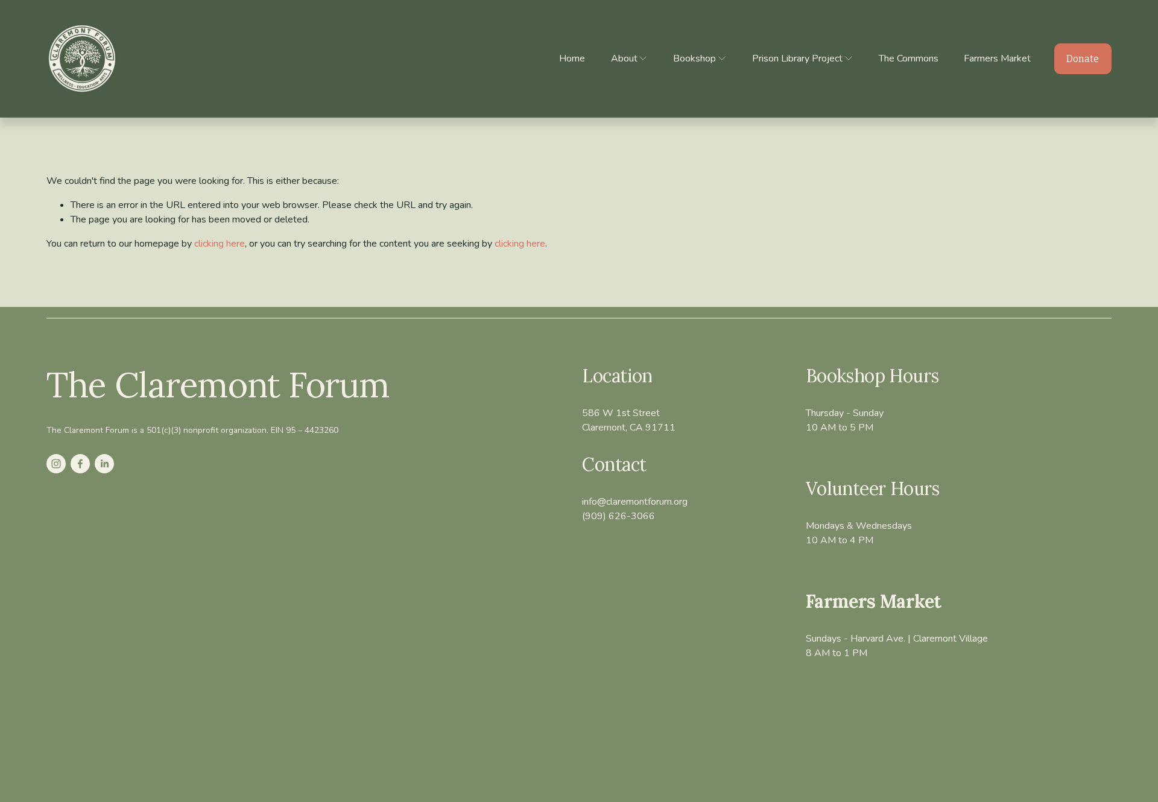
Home (572, 58)
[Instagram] (56, 463)
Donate (1082, 59)
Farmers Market (997, 58)
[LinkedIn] (104, 463)
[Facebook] (80, 463)
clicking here (219, 243)
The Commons (908, 58)
